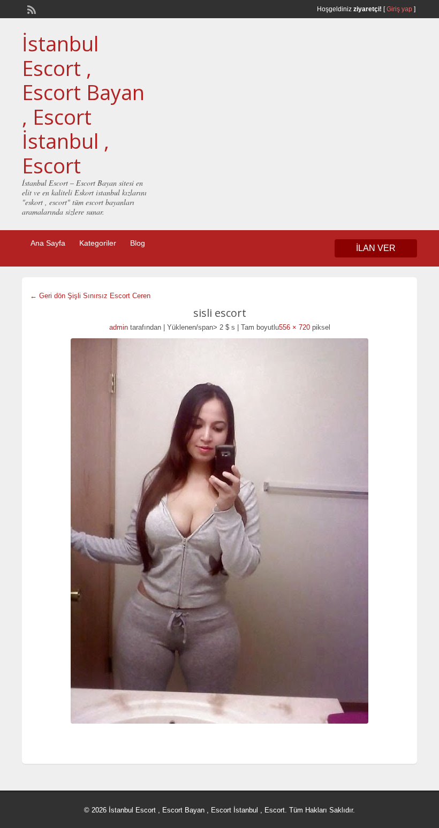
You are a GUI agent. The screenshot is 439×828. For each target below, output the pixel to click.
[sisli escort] (219, 531)
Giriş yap (399, 9)
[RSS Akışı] (30, 8)
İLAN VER (376, 248)
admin (118, 327)
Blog (137, 243)
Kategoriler (97, 243)
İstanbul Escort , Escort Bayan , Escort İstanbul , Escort (83, 104)
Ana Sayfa (48, 243)
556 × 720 (294, 327)
